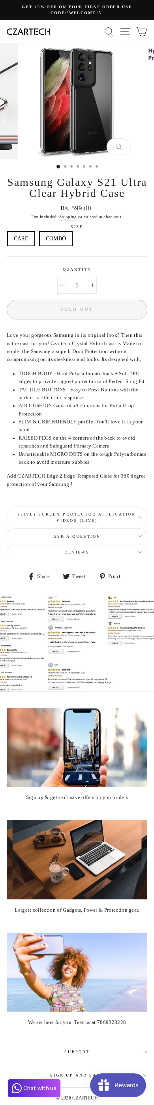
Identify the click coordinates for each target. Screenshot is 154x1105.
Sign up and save (77, 1075)
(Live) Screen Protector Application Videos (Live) (77, 517)
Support (77, 1052)
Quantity (77, 269)
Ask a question (77, 536)
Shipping (68, 216)
